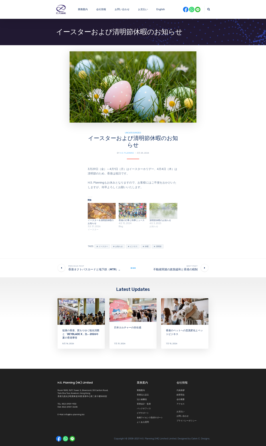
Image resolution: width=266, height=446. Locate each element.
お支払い (143, 9)
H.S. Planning (127, 153)
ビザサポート (143, 413)
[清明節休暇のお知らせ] (163, 211)
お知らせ (119, 246)
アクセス (181, 404)
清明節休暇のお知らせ (160, 220)
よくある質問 (143, 422)
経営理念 (182, 395)
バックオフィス (144, 408)
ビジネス (133, 246)
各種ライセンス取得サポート (150, 417)
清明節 (158, 246)
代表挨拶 (181, 390)
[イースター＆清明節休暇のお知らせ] (102, 211)
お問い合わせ (122, 9)
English (160, 9)
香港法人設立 (143, 395)
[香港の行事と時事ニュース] (133, 211)
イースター (103, 246)
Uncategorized (133, 133)
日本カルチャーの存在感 (127, 327)
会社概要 (181, 399)
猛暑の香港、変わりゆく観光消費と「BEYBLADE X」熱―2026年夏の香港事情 (80, 334)
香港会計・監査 (144, 404)
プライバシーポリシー (187, 420)
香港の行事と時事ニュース (132, 220)
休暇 (147, 246)
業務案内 (83, 9)
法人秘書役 (142, 399)
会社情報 (101, 9)
